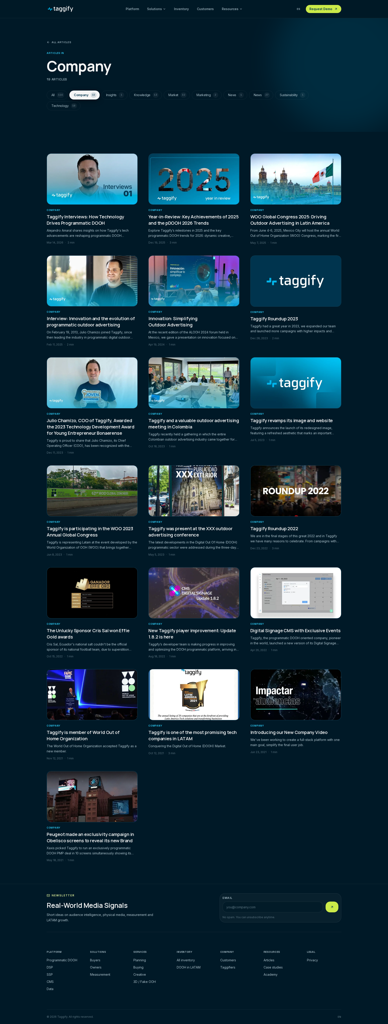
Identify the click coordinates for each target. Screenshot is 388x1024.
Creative (139, 974)
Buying (138, 967)
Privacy (312, 960)
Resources (230, 9)
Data (50, 989)
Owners (95, 967)
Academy (271, 974)
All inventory (186, 960)
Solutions (154, 9)
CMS (50, 982)
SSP (50, 974)
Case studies (273, 967)
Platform (132, 9)
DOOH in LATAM (189, 967)
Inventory (181, 9)
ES (298, 9)
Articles (269, 960)
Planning (139, 960)
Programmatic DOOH (62, 960)
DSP (50, 967)
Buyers (95, 960)
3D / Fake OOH (144, 982)
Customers (205, 9)
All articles (61, 42)
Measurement (100, 974)
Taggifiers (227, 967)
